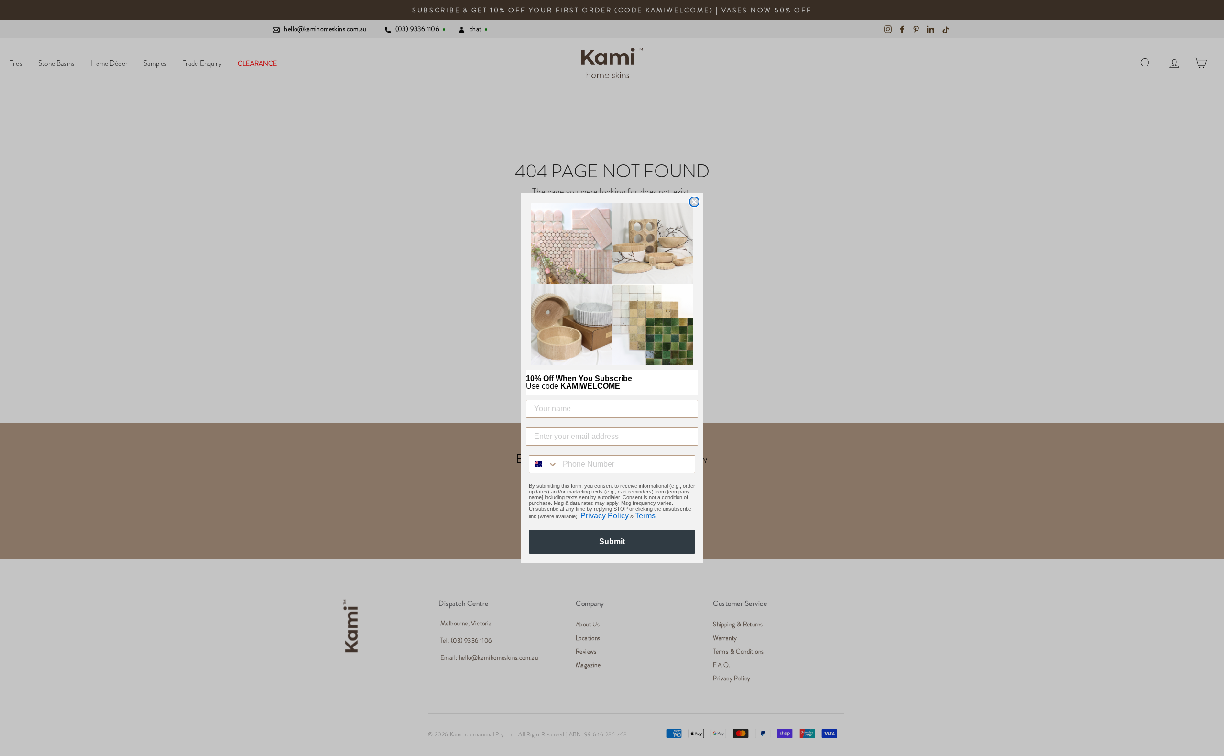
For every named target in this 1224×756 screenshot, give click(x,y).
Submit (612, 541)
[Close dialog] (694, 202)
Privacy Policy (604, 516)
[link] (612, 284)
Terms (645, 516)
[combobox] (543, 464)
